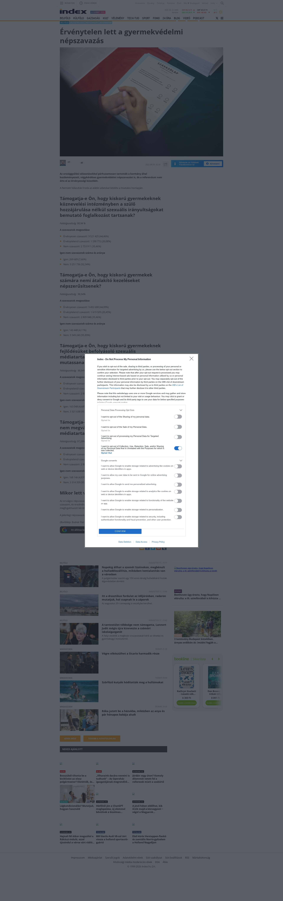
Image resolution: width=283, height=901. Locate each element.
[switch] (178, 417)
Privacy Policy (158, 542)
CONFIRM (120, 531)
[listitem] (141, 410)
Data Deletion (125, 542)
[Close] (192, 359)
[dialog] (141, 450)
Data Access (141, 542)
